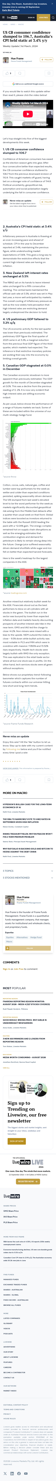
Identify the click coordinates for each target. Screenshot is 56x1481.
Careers (7, 1367)
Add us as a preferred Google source (29, 84)
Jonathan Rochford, (11, 1062)
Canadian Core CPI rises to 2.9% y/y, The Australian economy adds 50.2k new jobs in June (27, 1259)
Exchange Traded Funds (15, 1284)
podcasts (7, 1334)
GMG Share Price (11, 1211)
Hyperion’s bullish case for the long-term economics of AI (27, 806)
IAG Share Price (10, 1217)
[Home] (12, 17)
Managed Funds (11, 1279)
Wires (12, 24)
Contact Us (8, 1378)
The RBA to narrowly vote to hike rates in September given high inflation (26, 820)
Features (7, 1362)
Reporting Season (10, 998)
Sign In (31, 17)
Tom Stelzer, (7, 1046)
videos (6, 1328)
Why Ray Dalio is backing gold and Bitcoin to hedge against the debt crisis (28, 850)
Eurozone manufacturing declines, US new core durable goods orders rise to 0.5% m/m (27, 1251)
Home (5, 24)
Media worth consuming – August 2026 (24, 1057)
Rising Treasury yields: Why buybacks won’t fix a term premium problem (27, 835)
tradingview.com (19, 593)
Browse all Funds (12, 1305)
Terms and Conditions (14, 1409)
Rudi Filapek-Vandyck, (11, 1009)
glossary (7, 1323)
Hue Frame (17, 58)
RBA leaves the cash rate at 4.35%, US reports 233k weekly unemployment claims (26, 1243)
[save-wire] (49, 74)
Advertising (9, 1347)
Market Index (9, 1391)
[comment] (20, 73)
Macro (21, 24)
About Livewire (10, 1357)
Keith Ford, (7, 812)
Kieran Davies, (8, 827)
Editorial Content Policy (15, 1405)
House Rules (9, 1418)
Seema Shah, (8, 841)
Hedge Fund (35, 938)
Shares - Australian (13, 1290)
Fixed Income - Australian (15, 1300)
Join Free (43, 17)
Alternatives (22, 938)
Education (7, 1054)
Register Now (26, 1182)
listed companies (11, 1318)
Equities (10, 938)
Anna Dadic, (7, 1028)
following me (13, 749)
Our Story (8, 1352)
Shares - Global (11, 1295)
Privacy (7, 1414)
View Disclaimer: (11, 768)
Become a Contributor (14, 1372)
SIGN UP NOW (17, 1141)
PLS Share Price (10, 1222)
